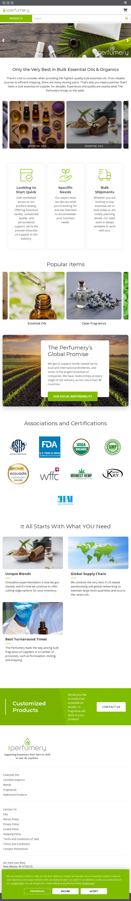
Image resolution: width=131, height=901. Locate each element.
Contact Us (111, 707)
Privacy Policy (11, 824)
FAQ (5, 814)
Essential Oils (11, 774)
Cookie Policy (11, 829)
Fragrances (9, 789)
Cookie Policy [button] (17, 883)
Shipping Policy (12, 834)
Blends (7, 784)
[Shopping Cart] (125, 10)
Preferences (37, 891)
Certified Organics (14, 779)
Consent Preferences (15, 848)
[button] (3, 40)
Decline (65, 891)
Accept (94, 891)
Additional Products (15, 794)
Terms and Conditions (16, 843)
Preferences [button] (88, 883)
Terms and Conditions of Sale (21, 839)
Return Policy (11, 819)
